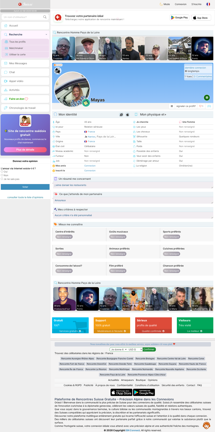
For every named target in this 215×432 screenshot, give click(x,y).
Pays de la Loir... (106, 136)
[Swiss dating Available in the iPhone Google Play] (144, 390)
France (91, 131)
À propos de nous (105, 385)
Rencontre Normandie (142, 369)
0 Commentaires (203, 76)
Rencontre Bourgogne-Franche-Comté (115, 358)
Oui (5, 171)
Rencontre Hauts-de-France (192, 364)
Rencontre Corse (196, 358)
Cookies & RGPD (73, 385)
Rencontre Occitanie (196, 369)
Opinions (152, 380)
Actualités (113, 380)
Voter (25, 186)
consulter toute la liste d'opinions (25, 197)
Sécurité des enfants (173, 385)
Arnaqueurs (127, 380)
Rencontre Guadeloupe (145, 364)
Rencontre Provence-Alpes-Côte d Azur (146, 374)
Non (6, 175)
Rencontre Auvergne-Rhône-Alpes (77, 358)
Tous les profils (17, 41)
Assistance (206, 425)
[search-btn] (45, 17)
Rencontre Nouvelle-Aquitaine (169, 369)
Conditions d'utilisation (147, 385)
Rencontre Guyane (167, 364)
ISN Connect (132, 430)
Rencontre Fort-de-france (72, 364)
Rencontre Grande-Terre (120, 364)
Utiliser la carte (17, 54)
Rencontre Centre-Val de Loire (171, 358)
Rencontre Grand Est (96, 364)
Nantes (91, 136)
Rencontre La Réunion (96, 369)
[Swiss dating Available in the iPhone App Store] (122, 390)
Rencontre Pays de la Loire (112, 374)
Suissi (27, 4)
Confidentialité (125, 385)
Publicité (88, 385)
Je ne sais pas (11, 179)
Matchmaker (16, 48)
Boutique (141, 380)
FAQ (199, 385)
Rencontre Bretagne (145, 358)
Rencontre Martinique (119, 369)
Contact (190, 385)
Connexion (180, 4)
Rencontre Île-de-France (71, 369)
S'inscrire (196, 4)
